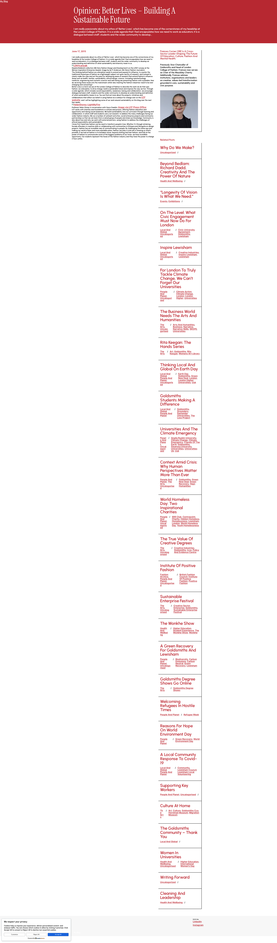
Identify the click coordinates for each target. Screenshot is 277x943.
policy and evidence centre (186, 551)
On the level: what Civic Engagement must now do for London (177, 218)
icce (189, 550)
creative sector (182, 605)
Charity (176, 519)
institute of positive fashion (188, 578)
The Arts (162, 325)
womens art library (189, 353)
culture (177, 810)
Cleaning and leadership (172, 895)
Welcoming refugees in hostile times (177, 705)
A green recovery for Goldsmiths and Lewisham (178, 650)
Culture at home (175, 806)
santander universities (183, 414)
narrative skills (181, 329)
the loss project (186, 416)
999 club (177, 517)
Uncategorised (166, 235)
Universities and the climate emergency (179, 431)
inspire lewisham (188, 254)
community (184, 767)
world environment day (187, 740)
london (180, 296)
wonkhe (193, 632)
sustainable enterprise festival (185, 611)
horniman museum (178, 812)
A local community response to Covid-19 (178, 759)
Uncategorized (168, 152)
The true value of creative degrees (176, 541)
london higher (186, 380)
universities (190, 298)
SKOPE (193, 329)
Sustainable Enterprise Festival (177, 599)
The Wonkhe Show (177, 623)
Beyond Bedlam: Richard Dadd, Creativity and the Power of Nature (177, 170)
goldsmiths (184, 234)
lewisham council (187, 770)
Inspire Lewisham (176, 247)
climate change (184, 294)
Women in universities (170, 855)
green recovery (187, 482)
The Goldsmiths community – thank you (179, 832)
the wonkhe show (186, 631)
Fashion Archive (164, 575)
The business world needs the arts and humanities (178, 315)
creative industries (189, 252)
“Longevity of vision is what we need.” (178, 194)
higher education (182, 628)
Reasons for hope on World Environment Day (176, 730)
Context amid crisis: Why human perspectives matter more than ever (178, 468)
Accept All (58, 934)
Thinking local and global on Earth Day (179, 367)
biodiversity (182, 659)
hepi (192, 484)
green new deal (188, 377)
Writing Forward (175, 877)
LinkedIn (197, 921)
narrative (188, 327)
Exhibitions (174, 201)
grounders (182, 411)
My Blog (4, 1)
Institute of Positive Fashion (177, 568)
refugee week (191, 714)
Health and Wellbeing (171, 181)
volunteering (184, 774)
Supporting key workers (174, 787)
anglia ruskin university (183, 438)
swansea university (181, 446)
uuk (194, 382)
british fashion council (187, 575)
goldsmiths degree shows (183, 689)
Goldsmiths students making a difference (177, 400)
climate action (184, 291)
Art (171, 351)
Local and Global (165, 231)
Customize (14, 934)
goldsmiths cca (190, 810)
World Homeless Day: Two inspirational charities (174, 505)
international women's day (187, 865)
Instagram (198, 925)
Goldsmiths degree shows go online (177, 681)
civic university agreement (186, 231)
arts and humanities (184, 324)
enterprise (179, 608)
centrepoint (189, 517)
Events (163, 201)
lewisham (183, 236)
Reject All (36, 934)
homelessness (179, 521)
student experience (183, 630)
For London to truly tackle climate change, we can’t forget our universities (178, 278)
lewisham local (186, 772)
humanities (185, 486)
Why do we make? (177, 148)
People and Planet (163, 293)
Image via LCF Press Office (132, 107)
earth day (183, 374)
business (177, 327)
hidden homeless (190, 519)
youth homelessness (188, 525)
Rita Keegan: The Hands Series (175, 344)
